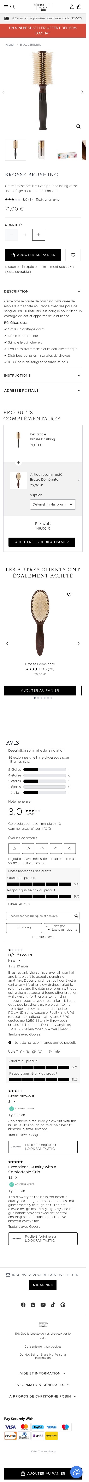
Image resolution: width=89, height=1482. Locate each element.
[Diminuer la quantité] (11, 235)
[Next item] (78, 643)
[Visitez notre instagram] (33, 1305)
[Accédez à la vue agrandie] (78, 126)
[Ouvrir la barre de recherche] (12, 7)
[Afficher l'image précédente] (3, 92)
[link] (72, 7)
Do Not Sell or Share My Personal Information (42, 1356)
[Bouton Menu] (4, 7)
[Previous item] (7, 643)
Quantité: (13, 225)
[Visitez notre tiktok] (53, 1305)
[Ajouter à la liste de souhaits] (73, 255)
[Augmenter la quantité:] (38, 235)
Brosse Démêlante (40, 664)
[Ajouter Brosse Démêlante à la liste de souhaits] (69, 594)
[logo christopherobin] (43, 7)
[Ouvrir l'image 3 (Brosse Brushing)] (67, 150)
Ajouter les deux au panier (42, 542)
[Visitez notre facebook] (23, 1305)
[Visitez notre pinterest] (63, 1305)
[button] (76, 1472)
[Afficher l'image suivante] (82, 92)
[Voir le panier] (79, 7)
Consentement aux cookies (42, 1346)
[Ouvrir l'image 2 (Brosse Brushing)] (41, 150)
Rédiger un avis (47, 199)
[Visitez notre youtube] (43, 1305)
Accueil (10, 44)
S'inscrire (43, 1284)
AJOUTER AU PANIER (40, 690)
